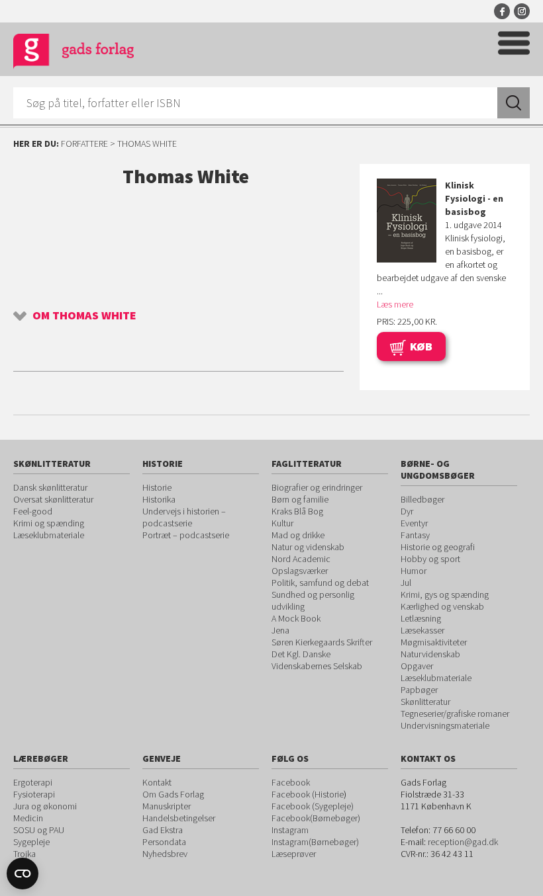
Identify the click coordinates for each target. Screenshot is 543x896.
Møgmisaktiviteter (434, 642)
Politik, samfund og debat (320, 583)
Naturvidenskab (430, 654)
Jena (280, 630)
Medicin (28, 818)
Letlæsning (421, 618)
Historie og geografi (438, 547)
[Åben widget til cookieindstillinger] (22, 873)
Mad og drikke (298, 535)
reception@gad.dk (463, 842)
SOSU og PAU (38, 830)
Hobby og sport (430, 559)
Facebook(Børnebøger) (316, 818)
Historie (157, 487)
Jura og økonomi (45, 806)
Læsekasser (422, 630)
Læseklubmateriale (48, 535)
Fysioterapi (34, 794)
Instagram (522, 11)
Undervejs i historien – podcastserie (184, 517)
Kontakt (157, 782)
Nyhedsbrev (164, 854)
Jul (406, 583)
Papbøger (419, 690)
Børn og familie (300, 499)
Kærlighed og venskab (442, 606)
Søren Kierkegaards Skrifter (322, 642)
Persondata (164, 842)
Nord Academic (301, 559)
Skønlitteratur (425, 702)
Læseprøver (294, 854)
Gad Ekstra (162, 830)
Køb (421, 346)
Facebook (502, 11)
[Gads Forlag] (73, 53)
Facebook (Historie (308, 794)
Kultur (282, 523)
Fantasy (415, 535)
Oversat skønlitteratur (53, 499)
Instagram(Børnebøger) (315, 842)
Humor (413, 571)
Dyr (407, 511)
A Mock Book (296, 618)
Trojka (24, 854)
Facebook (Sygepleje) (313, 806)
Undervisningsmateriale (445, 725)
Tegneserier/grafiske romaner (455, 713)
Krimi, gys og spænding (445, 594)
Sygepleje (31, 842)
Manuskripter (166, 806)
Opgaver (417, 666)
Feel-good (32, 511)
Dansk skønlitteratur (50, 487)
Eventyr (414, 523)
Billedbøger (422, 499)
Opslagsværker (300, 571)
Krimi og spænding (48, 523)
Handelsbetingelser (178, 818)
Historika (158, 499)
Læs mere (395, 304)
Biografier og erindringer (317, 487)
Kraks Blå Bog (297, 511)
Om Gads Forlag (173, 794)
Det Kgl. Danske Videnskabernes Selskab (317, 660)
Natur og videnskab (308, 547)
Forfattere (84, 143)
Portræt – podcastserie (185, 535)
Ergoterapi (32, 782)
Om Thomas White (84, 315)
